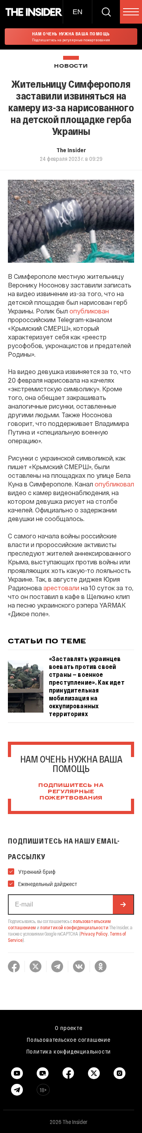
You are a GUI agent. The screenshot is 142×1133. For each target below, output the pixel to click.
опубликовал (114, 484)
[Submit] (123, 904)
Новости (71, 66)
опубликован (89, 311)
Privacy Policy (94, 933)
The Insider (71, 149)
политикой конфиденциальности (74, 927)
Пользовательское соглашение (68, 1039)
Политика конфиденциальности (68, 1051)
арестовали (61, 587)
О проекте (68, 1027)
